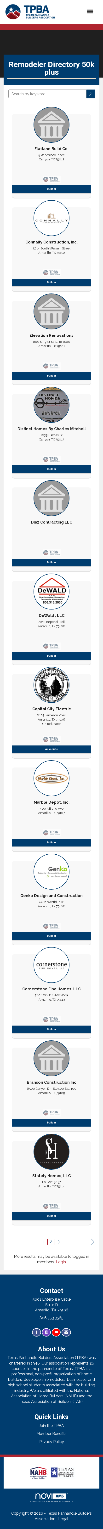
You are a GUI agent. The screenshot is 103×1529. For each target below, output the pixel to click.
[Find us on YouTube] (56, 1332)
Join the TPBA (51, 1425)
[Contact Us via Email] (66, 1332)
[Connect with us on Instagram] (46, 1332)
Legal (63, 1519)
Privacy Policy (51, 1441)
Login (61, 1262)
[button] (90, 94)
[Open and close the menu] (77, 12)
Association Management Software (51, 1501)
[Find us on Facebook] (36, 1332)
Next (93, 1242)
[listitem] (51, 151)
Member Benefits (51, 1433)
